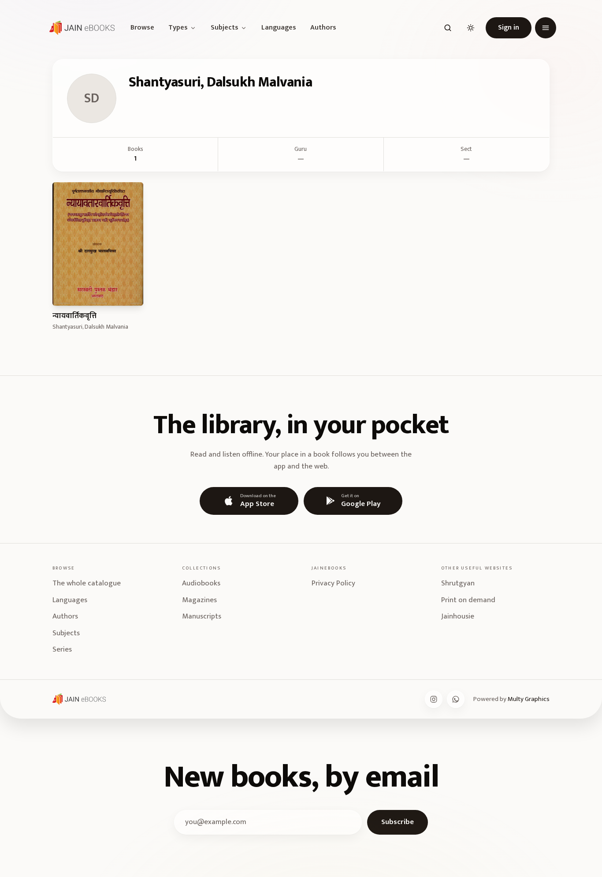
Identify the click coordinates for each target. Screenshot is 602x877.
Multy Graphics (529, 699)
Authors (323, 27)
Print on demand (468, 600)
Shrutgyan (458, 583)
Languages (278, 27)
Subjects (224, 27)
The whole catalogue (86, 583)
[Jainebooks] (80, 28)
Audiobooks (201, 583)
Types (178, 27)
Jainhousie (457, 616)
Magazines (199, 600)
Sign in (508, 28)
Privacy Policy (333, 583)
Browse (142, 27)
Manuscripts (201, 616)
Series (62, 649)
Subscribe (397, 822)
